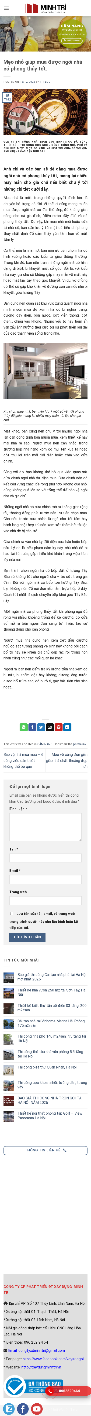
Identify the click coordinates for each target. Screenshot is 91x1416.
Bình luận (18, 809)
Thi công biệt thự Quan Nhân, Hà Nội (47, 1067)
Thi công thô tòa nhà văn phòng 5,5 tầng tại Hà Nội (50, 1054)
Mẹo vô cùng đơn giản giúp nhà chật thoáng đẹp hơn (67, 760)
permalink (79, 744)
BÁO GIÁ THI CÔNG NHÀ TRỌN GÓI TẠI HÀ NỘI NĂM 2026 (50, 1100)
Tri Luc (45, 81)
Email (15, 871)
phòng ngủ (73, 611)
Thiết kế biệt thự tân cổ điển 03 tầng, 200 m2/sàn (52, 1007)
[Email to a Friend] (50, 727)
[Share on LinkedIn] (67, 727)
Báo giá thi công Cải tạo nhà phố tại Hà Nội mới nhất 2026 (52, 976)
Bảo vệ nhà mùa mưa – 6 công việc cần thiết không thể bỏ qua (23, 760)
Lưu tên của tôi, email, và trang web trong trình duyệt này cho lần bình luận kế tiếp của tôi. (43, 921)
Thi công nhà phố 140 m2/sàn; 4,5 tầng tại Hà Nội (52, 1038)
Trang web (18, 892)
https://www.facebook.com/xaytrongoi (53, 1359)
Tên (13, 849)
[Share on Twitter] (41, 727)
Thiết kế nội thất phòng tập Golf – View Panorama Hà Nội (50, 1115)
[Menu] (6, 8)
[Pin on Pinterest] (59, 727)
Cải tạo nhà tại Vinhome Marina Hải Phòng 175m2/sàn (51, 1023)
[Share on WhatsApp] (24, 727)
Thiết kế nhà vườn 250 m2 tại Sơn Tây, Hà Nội (51, 992)
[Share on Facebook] (32, 727)
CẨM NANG (44, 744)
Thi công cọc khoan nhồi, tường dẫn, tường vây (52, 1084)
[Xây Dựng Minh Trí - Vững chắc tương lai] (45, 8)
